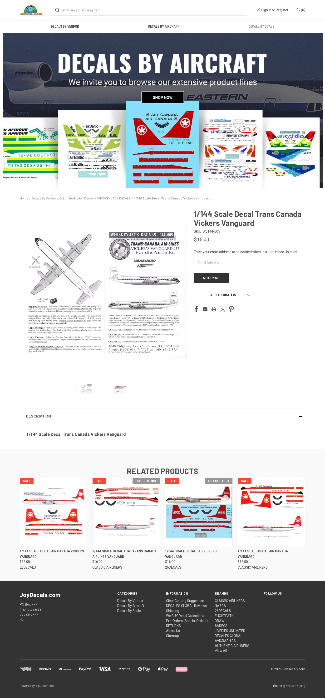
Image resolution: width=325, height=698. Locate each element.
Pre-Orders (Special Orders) (187, 621)
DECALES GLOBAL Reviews (186, 606)
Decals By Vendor (65, 26)
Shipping (172, 611)
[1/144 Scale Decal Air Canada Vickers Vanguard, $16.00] (53, 512)
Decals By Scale (261, 26)
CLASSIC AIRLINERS (230, 601)
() (302, 10)
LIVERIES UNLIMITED (230, 631)
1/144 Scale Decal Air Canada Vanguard (263, 554)
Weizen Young (295, 686)
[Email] (205, 309)
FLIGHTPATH (224, 616)
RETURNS (173, 626)
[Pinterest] (231, 309)
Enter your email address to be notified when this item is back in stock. (246, 252)
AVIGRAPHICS (225, 641)
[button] (162, 416)
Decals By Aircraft (163, 26)
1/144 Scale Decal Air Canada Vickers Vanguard (52, 554)
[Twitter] (222, 309)
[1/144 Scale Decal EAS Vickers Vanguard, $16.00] (199, 512)
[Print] (214, 309)
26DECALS (223, 611)
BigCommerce (44, 686)
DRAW (219, 621)
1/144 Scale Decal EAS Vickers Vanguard (191, 554)
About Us (173, 631)
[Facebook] (196, 309)
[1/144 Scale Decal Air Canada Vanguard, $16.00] (271, 512)
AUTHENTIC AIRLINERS (232, 646)
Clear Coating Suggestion (185, 601)
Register (282, 10)
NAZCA (220, 606)
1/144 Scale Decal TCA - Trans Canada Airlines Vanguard (124, 554)
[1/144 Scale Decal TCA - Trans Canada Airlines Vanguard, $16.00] (126, 512)
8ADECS (221, 626)
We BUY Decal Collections (185, 616)
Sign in (266, 10)
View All (221, 651)
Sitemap (172, 636)
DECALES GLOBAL (228, 636)
